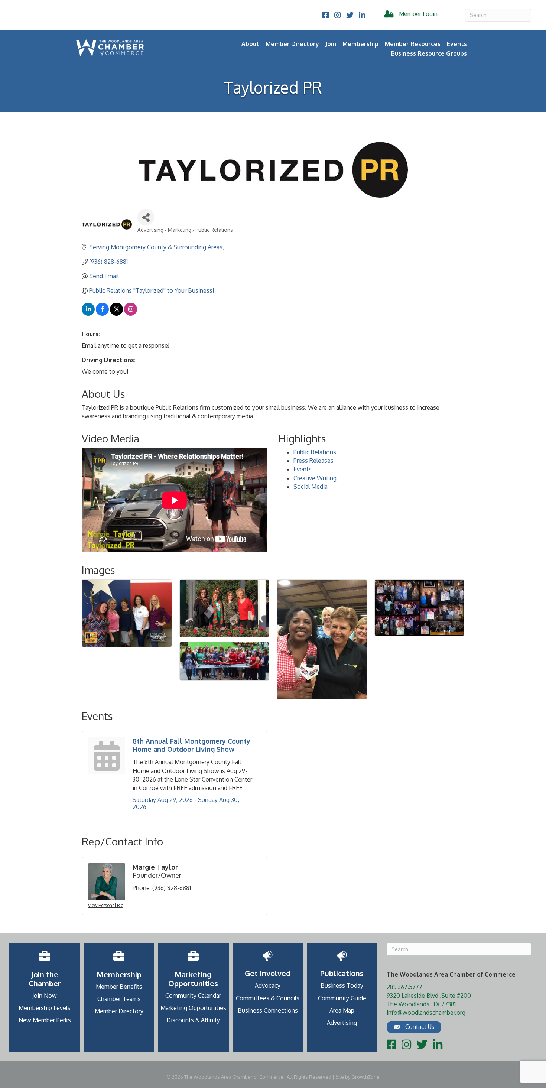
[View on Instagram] (130, 313)
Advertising (342, 1022)
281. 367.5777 (404, 987)
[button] (414, 1027)
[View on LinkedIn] (88, 313)
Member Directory (292, 44)
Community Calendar (193, 995)
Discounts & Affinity (193, 1020)
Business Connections (268, 1010)
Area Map (341, 1010)
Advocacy (267, 985)
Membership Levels (45, 1007)
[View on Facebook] (102, 313)
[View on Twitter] (116, 313)
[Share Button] (145, 217)
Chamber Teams (119, 999)
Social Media (310, 486)
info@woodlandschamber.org (426, 1012)
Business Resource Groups (429, 53)
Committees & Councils (267, 998)
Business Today (342, 985)
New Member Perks (45, 1020)
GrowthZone (365, 1077)
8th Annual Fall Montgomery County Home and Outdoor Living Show (191, 745)
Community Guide (342, 998)
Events (302, 469)
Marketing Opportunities (193, 1007)
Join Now (44, 995)
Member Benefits (119, 986)
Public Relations (314, 452)
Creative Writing (315, 478)
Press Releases (313, 460)
